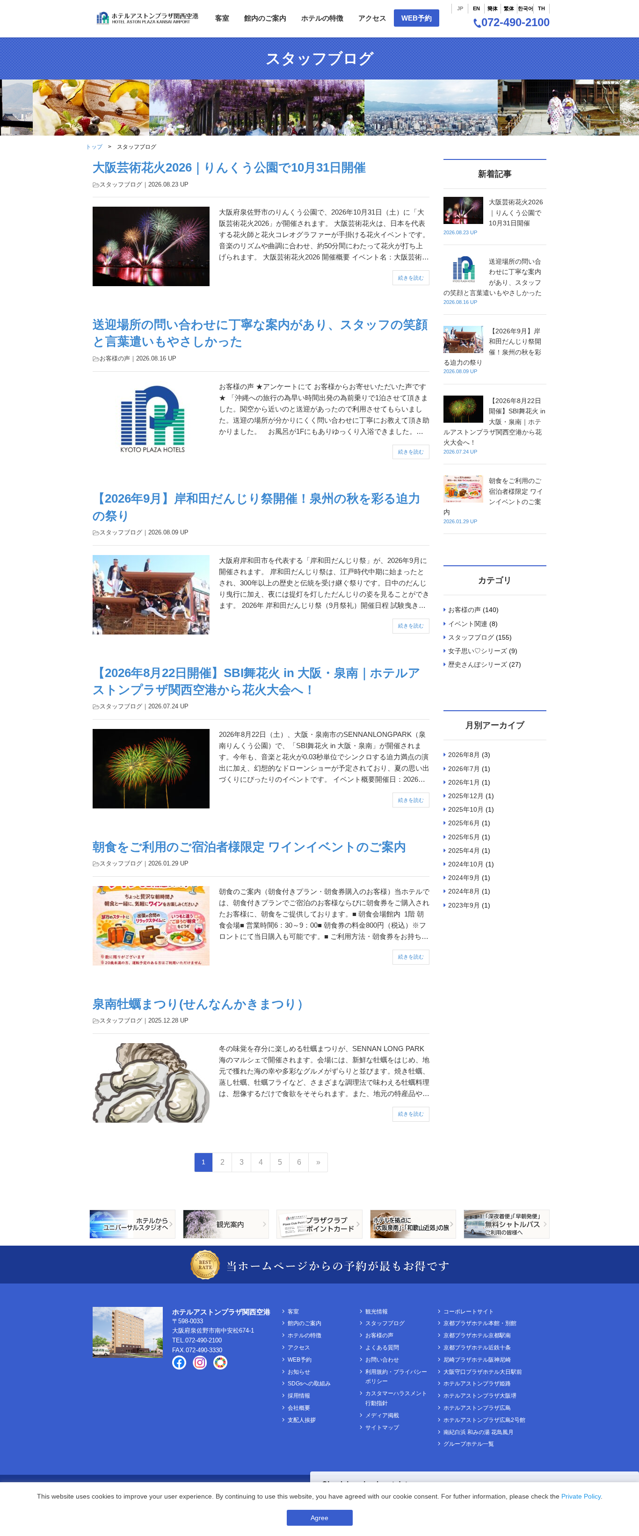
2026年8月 (464, 754)
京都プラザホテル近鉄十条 (477, 1347)
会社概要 (299, 1408)
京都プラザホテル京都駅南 (477, 1335)
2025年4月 (464, 850)
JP (460, 8)
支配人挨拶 (302, 1420)
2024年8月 (464, 891)
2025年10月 (466, 809)
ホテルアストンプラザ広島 (477, 1408)
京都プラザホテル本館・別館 (479, 1323)
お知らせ (299, 1372)
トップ (94, 147)
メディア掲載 (382, 1415)
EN (476, 8)
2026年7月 (464, 768)
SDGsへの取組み (309, 1383)
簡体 (492, 8)
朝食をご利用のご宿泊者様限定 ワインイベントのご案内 (249, 847)
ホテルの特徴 (322, 18)
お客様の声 (115, 358)
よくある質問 (382, 1347)
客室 (222, 18)
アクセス (372, 18)
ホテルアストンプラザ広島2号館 (484, 1420)
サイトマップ (382, 1427)
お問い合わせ (382, 1359)
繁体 (509, 8)
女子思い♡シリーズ (477, 651)
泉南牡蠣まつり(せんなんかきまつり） (201, 1004)
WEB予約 (416, 18)
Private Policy (581, 1496)
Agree (319, 1518)
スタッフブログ (121, 184)
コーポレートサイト (468, 1311)
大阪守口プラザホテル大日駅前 (482, 1372)
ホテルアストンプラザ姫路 (477, 1383)
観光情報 (376, 1311)
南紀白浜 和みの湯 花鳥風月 (478, 1432)
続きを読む (411, 278)
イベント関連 (467, 623)
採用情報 (299, 1395)
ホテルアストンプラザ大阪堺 (479, 1395)
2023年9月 (464, 905)
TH (541, 8)
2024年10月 (466, 864)
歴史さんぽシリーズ (477, 664)
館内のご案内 (265, 18)
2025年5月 (464, 837)
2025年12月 (466, 796)
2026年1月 (464, 782)
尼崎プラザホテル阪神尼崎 (477, 1359)
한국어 (525, 8)
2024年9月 (464, 877)
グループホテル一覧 (468, 1444)
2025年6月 (464, 823)
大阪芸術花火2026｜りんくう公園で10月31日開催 (229, 167)
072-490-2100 (515, 22)
